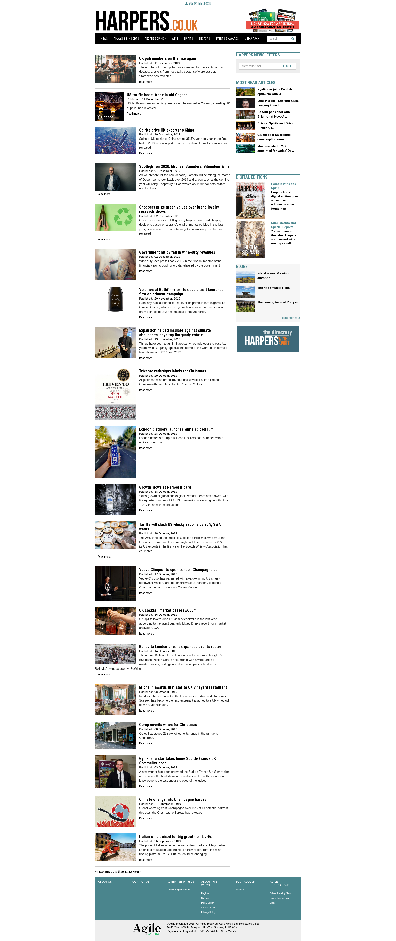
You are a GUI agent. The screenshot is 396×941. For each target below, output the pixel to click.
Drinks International (279, 898)
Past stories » (291, 317)
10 (122, 871)
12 (130, 871)
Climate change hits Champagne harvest (173, 799)
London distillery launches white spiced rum (176, 429)
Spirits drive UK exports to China (166, 130)
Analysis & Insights (126, 38)
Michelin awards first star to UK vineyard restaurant (183, 687)
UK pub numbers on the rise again (167, 58)
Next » (137, 871)
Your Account (246, 881)
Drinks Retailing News (281, 893)
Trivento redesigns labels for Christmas (172, 371)
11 (126, 871)
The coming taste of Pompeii (277, 302)
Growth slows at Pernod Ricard (165, 487)
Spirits (188, 38)
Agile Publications (279, 883)
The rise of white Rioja (273, 287)
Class (273, 903)
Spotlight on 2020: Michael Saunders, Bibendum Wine (184, 166)
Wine (175, 38)
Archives (240, 889)
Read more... (146, 81)
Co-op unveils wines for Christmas (168, 724)
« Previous (102, 871)
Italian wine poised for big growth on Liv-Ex (175, 836)
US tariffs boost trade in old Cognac (157, 94)
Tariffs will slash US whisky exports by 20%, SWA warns (180, 526)
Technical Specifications (179, 889)
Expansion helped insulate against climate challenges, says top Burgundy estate (175, 332)
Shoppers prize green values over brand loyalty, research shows (179, 209)
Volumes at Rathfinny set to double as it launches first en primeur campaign (181, 292)
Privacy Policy (208, 912)
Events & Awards (227, 38)
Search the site (208, 907)
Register (205, 893)
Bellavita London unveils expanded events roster (180, 646)
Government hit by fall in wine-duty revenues (177, 252)
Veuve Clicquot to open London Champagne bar (179, 569)
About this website (209, 883)
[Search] (293, 39)
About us (105, 881)
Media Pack (252, 38)
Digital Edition (207, 903)
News (104, 38)
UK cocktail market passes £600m (168, 610)
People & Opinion (155, 38)
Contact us (141, 881)
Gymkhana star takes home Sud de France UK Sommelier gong (177, 761)
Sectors (204, 38)
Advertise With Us (180, 881)
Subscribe (286, 66)
